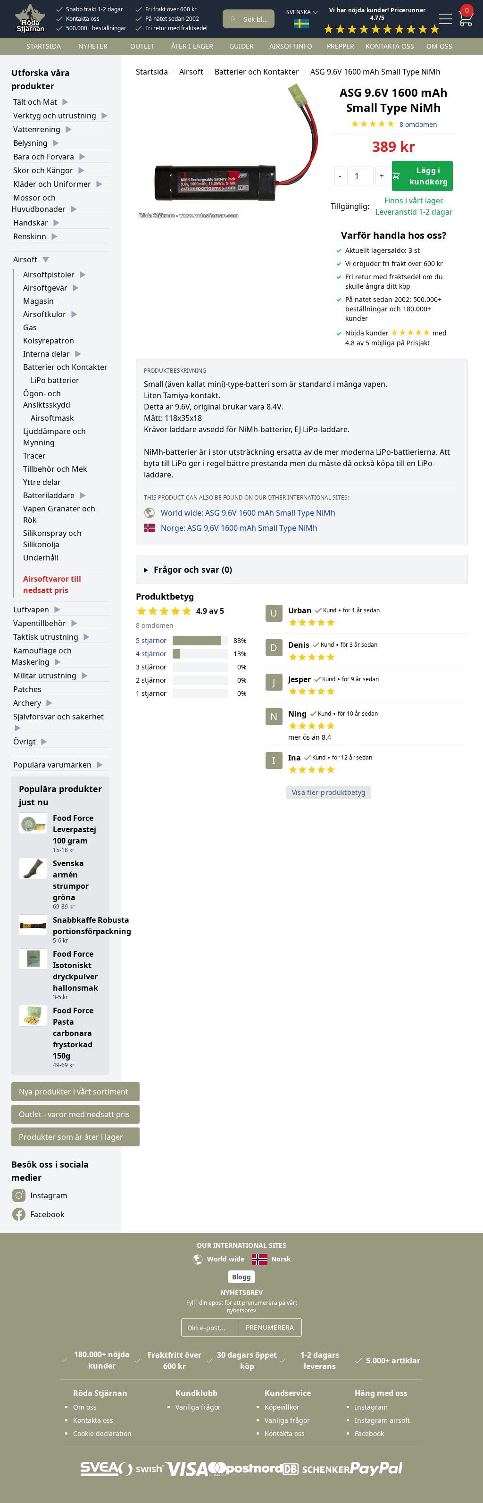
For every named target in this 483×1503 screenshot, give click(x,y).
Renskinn (29, 236)
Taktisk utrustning (45, 637)
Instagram (48, 1195)
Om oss (439, 46)
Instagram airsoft (382, 1420)
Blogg (241, 1276)
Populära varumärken (52, 765)
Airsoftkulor (44, 314)
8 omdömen (393, 124)
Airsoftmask (52, 418)
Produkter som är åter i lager (71, 1137)
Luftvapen (31, 609)
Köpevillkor (282, 1407)
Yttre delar (42, 482)
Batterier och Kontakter (65, 367)
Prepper (340, 46)
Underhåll (40, 557)
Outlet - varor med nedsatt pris (74, 1114)
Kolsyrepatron (48, 340)
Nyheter (93, 46)
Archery (27, 703)
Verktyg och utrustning (54, 115)
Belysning (30, 143)
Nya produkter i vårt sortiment (73, 1091)
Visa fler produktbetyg (329, 792)
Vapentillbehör (39, 623)
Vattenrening (36, 129)
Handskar (30, 222)
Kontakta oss (83, 19)
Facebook (47, 1214)
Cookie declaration (102, 1433)
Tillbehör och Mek (55, 469)
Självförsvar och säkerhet (58, 716)
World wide (224, 1258)
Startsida (43, 46)
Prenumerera (270, 1327)
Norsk (280, 1258)
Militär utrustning (44, 675)
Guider (241, 46)
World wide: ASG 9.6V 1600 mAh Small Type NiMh (248, 513)
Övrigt (24, 741)
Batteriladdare (49, 495)
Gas (30, 327)
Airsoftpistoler (49, 274)
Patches (27, 689)
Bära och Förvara (43, 156)
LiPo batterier (55, 380)
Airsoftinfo (290, 46)
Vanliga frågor (198, 1407)
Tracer (34, 456)
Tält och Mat (35, 102)
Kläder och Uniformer (52, 184)
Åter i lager (192, 46)
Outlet (142, 46)
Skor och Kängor (43, 170)
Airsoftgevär (45, 288)
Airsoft (25, 259)
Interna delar (46, 354)
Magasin (38, 301)
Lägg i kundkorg (428, 176)
